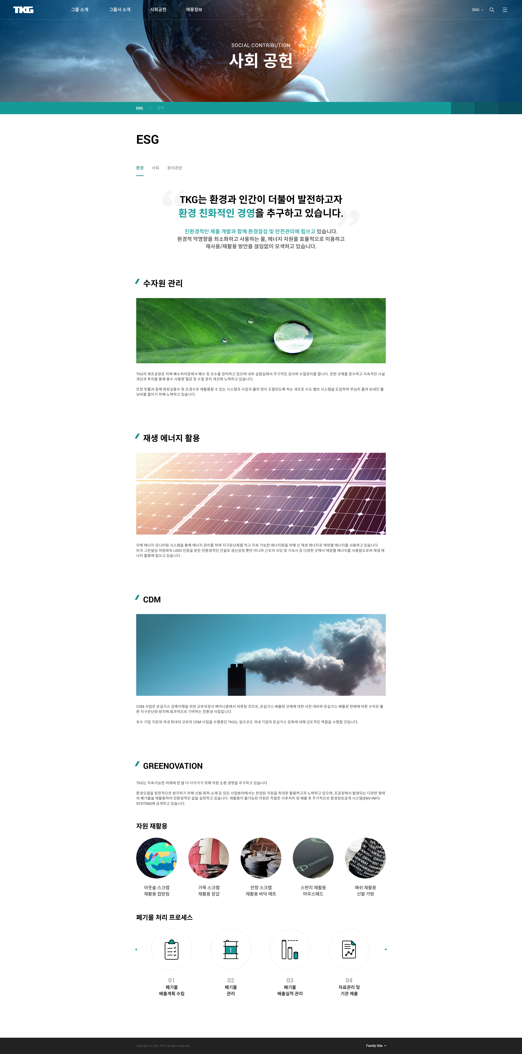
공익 (160, 108)
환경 (140, 168)
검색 (492, 10)
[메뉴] (505, 10)
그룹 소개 (79, 9)
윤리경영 (174, 168)
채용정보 (194, 9)
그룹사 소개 (119, 9)
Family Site (374, 1046)
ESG (139, 108)
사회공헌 (158, 9)
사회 (155, 168)
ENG (475, 10)
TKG (23, 10)
